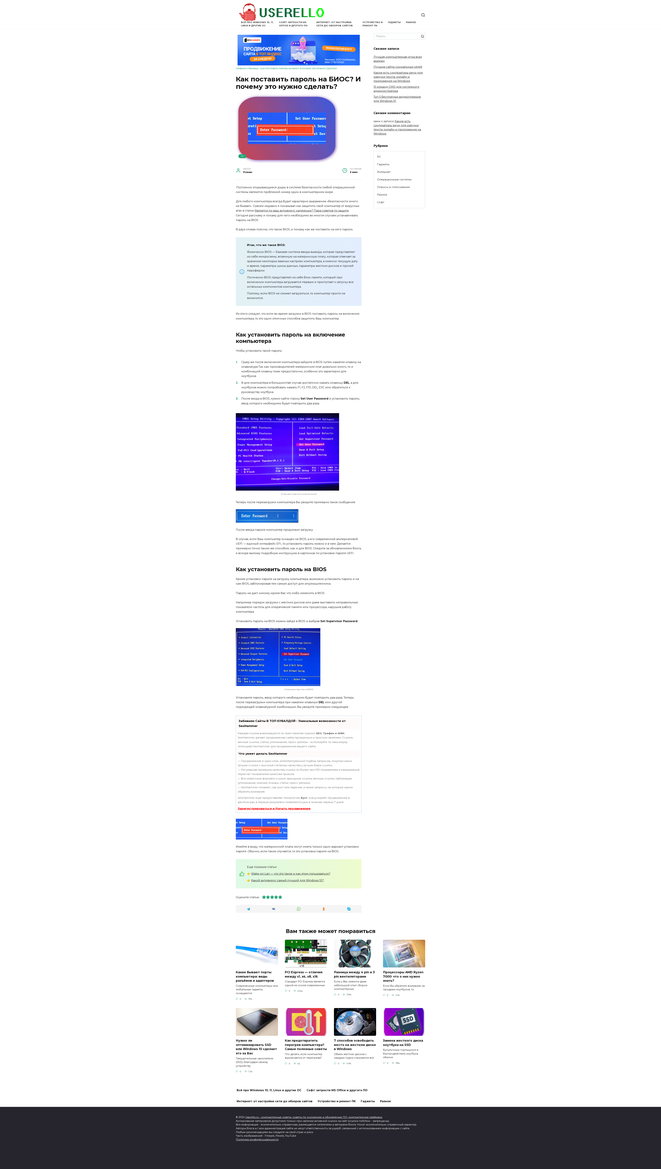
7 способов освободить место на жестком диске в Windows (355, 1045)
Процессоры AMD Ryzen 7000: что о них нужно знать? (403, 976)
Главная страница (247, 68)
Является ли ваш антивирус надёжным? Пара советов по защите (302, 210)
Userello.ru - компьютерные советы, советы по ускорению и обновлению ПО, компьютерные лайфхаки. (313, 1117)
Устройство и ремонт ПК (337, 1101)
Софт (380, 202)
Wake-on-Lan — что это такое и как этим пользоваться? (290, 873)
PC (242, 156)
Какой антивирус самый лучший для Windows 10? (287, 880)
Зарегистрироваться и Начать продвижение (274, 808)
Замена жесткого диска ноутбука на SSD (403, 1043)
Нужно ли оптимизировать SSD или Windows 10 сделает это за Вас (256, 1047)
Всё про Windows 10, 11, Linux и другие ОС (269, 1090)
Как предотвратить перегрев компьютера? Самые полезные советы (306, 1045)
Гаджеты (394, 22)
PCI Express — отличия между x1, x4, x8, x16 (303, 974)
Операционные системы (394, 179)
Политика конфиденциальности (257, 1139)
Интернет (384, 172)
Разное (411, 22)
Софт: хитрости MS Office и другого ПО (337, 1090)
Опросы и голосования (393, 187)
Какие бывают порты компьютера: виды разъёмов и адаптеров (255, 976)
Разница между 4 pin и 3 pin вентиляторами (354, 974)
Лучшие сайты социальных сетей (398, 67)
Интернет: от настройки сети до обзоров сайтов (274, 1101)
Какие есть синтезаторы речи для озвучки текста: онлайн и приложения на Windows (398, 77)
